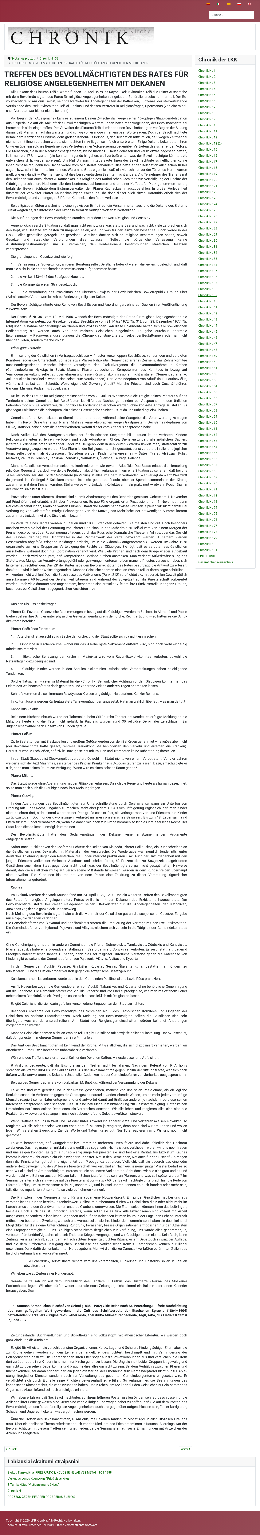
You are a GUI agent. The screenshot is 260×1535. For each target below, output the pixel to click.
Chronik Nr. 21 (207, 186)
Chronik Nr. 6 (206, 101)
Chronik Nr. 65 (207, 453)
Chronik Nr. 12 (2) (210, 143)
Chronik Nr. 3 (206, 83)
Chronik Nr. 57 (207, 404)
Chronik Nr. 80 (207, 544)
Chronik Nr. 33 (207, 259)
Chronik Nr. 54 (207, 386)
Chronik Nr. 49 (207, 356)
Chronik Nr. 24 (207, 204)
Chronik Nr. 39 (207, 295)
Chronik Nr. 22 (207, 192)
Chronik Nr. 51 (207, 368)
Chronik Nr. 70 (207, 483)
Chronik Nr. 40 (207, 301)
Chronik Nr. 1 (206, 70)
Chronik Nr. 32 (207, 253)
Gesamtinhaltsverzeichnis (215, 562)
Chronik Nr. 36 (207, 277)
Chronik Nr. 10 (207, 125)
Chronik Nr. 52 (207, 374)
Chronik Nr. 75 (207, 513)
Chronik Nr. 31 (207, 246)
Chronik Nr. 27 (207, 222)
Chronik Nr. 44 (207, 325)
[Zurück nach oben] (253, 1528)
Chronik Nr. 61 (207, 428)
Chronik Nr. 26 (207, 216)
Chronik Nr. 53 (207, 380)
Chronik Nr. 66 (207, 459)
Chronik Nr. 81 (207, 550)
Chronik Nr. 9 (206, 119)
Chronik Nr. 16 (207, 155)
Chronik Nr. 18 (207, 168)
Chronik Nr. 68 (207, 471)
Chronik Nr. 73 (207, 501)
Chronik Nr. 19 (207, 174)
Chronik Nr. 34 (207, 265)
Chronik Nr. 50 (207, 362)
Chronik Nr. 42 (207, 313)
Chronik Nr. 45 (207, 331)
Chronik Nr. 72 (207, 495)
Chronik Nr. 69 (207, 477)
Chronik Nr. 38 (207, 289)
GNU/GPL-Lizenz (52, 1525)
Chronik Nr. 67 (207, 465)
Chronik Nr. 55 (207, 392)
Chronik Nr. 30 (207, 240)
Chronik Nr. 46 (207, 337)
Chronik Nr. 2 (206, 77)
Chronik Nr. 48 (207, 350)
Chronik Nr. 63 (207, 441)
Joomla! (11, 1525)
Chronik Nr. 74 (207, 507)
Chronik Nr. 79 (207, 538)
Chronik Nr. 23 (207, 198)
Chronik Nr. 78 (207, 532)
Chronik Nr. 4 (206, 89)
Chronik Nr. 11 (207, 131)
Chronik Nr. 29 (207, 234)
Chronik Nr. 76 (207, 520)
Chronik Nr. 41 (207, 307)
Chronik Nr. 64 (207, 447)
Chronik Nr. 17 (207, 161)
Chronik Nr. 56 (207, 398)
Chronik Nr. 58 (207, 410)
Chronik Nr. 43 (207, 319)
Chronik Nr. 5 (206, 95)
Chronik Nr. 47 (207, 344)
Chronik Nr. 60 (207, 422)
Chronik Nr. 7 (206, 107)
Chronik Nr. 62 (207, 435)
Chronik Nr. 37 (207, 283)
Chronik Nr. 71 (207, 489)
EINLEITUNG (206, 556)
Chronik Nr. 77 (207, 526)
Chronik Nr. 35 (207, 271)
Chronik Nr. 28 (207, 228)
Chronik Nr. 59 (207, 416)
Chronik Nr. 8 (206, 113)
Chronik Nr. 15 (207, 149)
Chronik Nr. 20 (207, 180)
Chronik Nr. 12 (207, 137)
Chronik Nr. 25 (207, 210)
